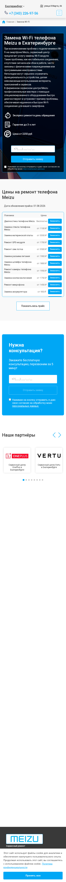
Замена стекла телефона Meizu (17, 228)
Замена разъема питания (17, 256)
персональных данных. (34, 169)
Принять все (33, 875)
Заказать (55, 221)
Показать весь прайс (33, 306)
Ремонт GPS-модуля (14, 242)
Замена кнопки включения (18, 278)
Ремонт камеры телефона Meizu (17, 270)
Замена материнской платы (18, 235)
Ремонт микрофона (14, 284)
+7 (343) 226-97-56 (23, 13)
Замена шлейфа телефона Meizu (17, 263)
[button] (54, 435)
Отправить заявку (33, 159)
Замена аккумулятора (15, 291)
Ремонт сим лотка (13, 249)
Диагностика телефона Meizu (19, 221)
